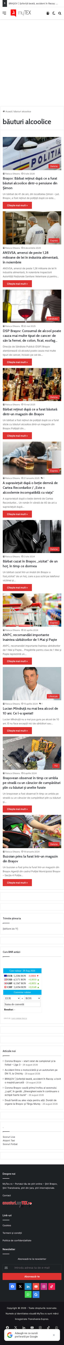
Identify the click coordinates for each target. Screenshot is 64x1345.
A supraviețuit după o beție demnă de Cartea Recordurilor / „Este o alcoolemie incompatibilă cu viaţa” (30, 487)
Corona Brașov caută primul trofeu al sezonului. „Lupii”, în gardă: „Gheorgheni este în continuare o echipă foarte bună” (32, 1091)
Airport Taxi (9, 1140)
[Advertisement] (32, 62)
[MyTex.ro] (22, 13)
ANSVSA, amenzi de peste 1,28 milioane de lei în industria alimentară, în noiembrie (30, 257)
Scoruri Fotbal (10, 1144)
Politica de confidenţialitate (17, 1240)
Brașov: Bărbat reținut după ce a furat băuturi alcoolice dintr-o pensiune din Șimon (30, 183)
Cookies (7, 1225)
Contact (7, 1195)
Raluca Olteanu (12, 173)
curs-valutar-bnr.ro (19, 1018)
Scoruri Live (9, 1136)
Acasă (8, 111)
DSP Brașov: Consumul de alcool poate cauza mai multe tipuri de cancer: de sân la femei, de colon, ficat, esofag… (32, 335)
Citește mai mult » (17, 205)
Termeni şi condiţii (12, 1233)
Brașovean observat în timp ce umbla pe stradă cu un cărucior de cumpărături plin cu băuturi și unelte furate (31, 783)
